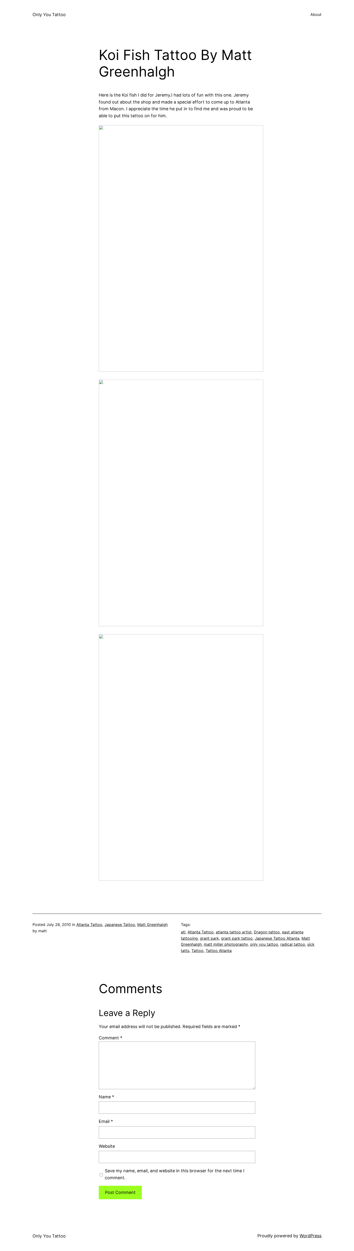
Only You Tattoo (49, 14)
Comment (110, 1037)
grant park (209, 938)
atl (183, 932)
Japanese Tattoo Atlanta (277, 938)
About (315, 14)
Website (107, 1146)
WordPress (310, 1235)
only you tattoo (264, 944)
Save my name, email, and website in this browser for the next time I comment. (174, 1174)
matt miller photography (226, 944)
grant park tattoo (237, 938)
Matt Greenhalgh (152, 924)
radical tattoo (292, 944)
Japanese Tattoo (120, 924)
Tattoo (197, 950)
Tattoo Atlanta (219, 950)
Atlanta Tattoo (89, 924)
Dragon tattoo (267, 932)
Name (106, 1096)
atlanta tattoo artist (234, 932)
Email (106, 1121)
